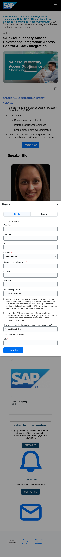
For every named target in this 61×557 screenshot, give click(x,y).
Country (7, 252)
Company (8, 271)
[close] (57, 204)
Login (44, 214)
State (5, 243)
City (5, 339)
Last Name (8, 234)
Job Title (7, 280)
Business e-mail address (15, 262)
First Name (9, 225)
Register (18, 214)
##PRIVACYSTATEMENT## (15, 334)
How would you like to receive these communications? (27, 325)
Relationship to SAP (12, 289)
